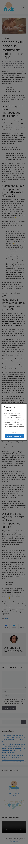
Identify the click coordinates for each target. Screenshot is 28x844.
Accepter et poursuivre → (15, 436)
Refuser (14, 432)
